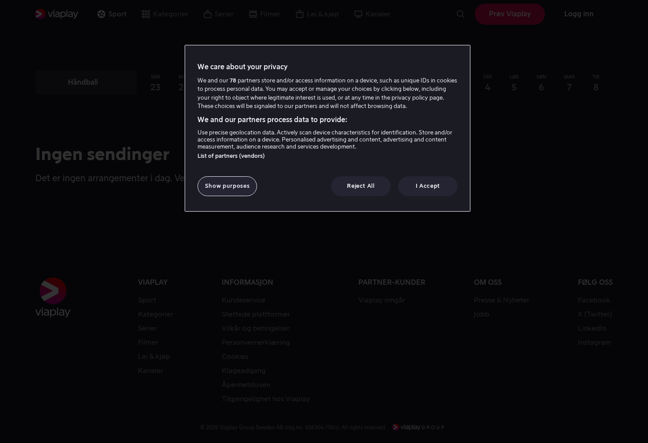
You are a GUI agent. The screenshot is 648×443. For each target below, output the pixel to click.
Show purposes (227, 186)
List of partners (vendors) (231, 156)
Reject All (361, 186)
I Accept (428, 186)
